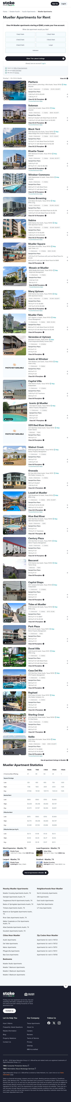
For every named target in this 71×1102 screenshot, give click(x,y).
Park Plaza (34, 626)
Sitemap (30, 1046)
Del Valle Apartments (10, 943)
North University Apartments (47, 893)
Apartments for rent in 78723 (47, 940)
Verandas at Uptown (39, 337)
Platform (33, 82)
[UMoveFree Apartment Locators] (9, 994)
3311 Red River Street (40, 425)
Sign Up (55, 4)
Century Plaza (36, 538)
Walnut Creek (36, 447)
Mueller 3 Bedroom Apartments (14, 975)
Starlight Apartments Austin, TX (14, 897)
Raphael (32, 692)
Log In (63, 4)
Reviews (30, 1034)
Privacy (29, 1042)
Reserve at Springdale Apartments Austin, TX (17, 913)
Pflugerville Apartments (11, 951)
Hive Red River (36, 516)
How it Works (7, 1023)
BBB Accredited (32, 1049)
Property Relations (9, 1038)
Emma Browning (37, 198)
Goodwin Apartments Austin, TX (14, 931)
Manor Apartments (9, 947)
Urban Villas (47, 851)
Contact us (9, 1011)
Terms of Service (33, 1038)
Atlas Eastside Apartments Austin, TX (16, 927)
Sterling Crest (36, 714)
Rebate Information (9, 1031)
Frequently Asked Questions (13, 1027)
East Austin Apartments (45, 900)
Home (5, 11)
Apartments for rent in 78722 (47, 943)
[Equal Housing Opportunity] (29, 994)
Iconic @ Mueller (38, 403)
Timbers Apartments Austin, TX (14, 908)
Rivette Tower (36, 151)
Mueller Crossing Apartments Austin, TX (17, 893)
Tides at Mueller (37, 604)
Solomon (33, 105)
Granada (33, 470)
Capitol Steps (35, 582)
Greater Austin (15, 11)
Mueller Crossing (49, 862)
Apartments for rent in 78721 (47, 951)
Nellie (31, 736)
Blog (4, 1034)
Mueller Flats (35, 315)
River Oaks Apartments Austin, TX (15, 918)
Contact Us (7, 1042)
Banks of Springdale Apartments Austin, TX (18, 904)
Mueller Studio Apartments (12, 963)
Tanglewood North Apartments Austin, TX (17, 900)
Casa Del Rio (35, 670)
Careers (29, 1031)
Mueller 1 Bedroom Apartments (14, 967)
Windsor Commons (39, 174)
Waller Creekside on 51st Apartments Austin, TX (16, 922)
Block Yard (34, 129)
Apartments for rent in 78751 (47, 947)
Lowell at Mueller (37, 492)
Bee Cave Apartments (10, 955)
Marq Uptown (36, 291)
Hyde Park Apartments (45, 904)
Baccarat (33, 560)
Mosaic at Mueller (39, 267)
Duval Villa (34, 648)
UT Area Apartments (44, 908)
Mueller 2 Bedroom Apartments (14, 971)
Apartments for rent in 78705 (47, 955)
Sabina (32, 220)
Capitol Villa (35, 381)
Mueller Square (36, 244)
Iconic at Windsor (38, 359)
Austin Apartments (29, 11)
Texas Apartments (33, 1023)
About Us (30, 1027)
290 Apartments (42, 897)
